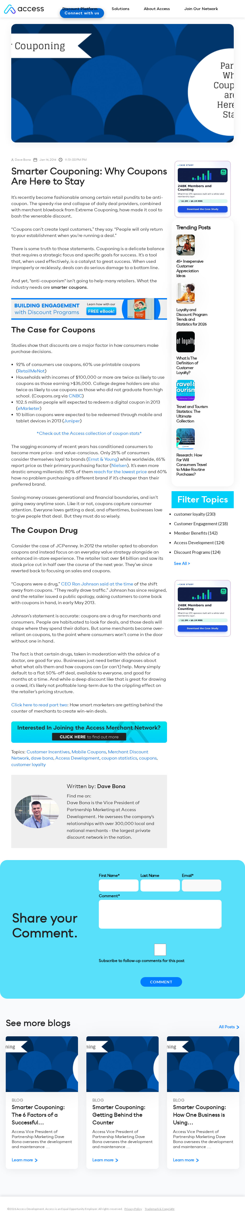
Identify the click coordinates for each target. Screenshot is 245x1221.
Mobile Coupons (89, 752)
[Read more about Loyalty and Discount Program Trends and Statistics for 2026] (185, 293)
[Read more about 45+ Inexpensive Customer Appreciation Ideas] (185, 245)
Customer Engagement (201, 523)
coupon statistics (119, 758)
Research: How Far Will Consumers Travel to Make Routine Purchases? (191, 465)
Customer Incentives (48, 752)
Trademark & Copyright (159, 1209)
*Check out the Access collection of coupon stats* (89, 433)
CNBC (75, 396)
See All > (182, 563)
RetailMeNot (31, 371)
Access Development (77, 758)
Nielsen (119, 465)
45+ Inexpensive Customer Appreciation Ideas (189, 268)
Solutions (120, 8)
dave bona (42, 758)
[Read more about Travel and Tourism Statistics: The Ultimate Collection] (185, 390)
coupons (148, 758)
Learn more (22, 1159)
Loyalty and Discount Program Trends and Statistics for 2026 (191, 317)
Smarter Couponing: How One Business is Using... (199, 1115)
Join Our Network (201, 8)
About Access (157, 8)
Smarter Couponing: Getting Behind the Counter (118, 1115)
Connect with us (82, 13)
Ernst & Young (102, 459)
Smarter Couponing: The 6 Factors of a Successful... (38, 1115)
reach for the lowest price (120, 471)
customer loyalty (28, 764)
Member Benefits (196, 533)
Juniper (72, 421)
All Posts (227, 1026)
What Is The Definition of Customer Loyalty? (187, 365)
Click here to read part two (39, 705)
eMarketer (29, 408)
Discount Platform (79, 8)
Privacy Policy (133, 1209)
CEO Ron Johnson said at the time (97, 584)
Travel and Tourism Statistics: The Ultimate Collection (192, 414)
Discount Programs (197, 552)
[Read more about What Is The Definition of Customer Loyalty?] (185, 341)
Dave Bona (23, 159)
